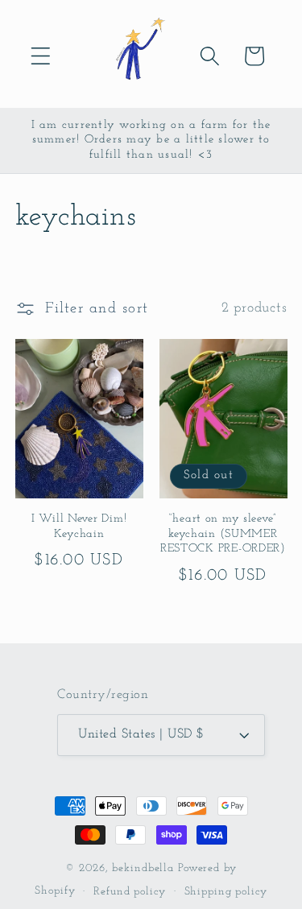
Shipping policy (225, 891)
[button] (41, 56)
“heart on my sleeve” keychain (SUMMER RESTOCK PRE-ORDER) (223, 534)
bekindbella (143, 868)
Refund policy (129, 891)
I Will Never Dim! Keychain (78, 526)
